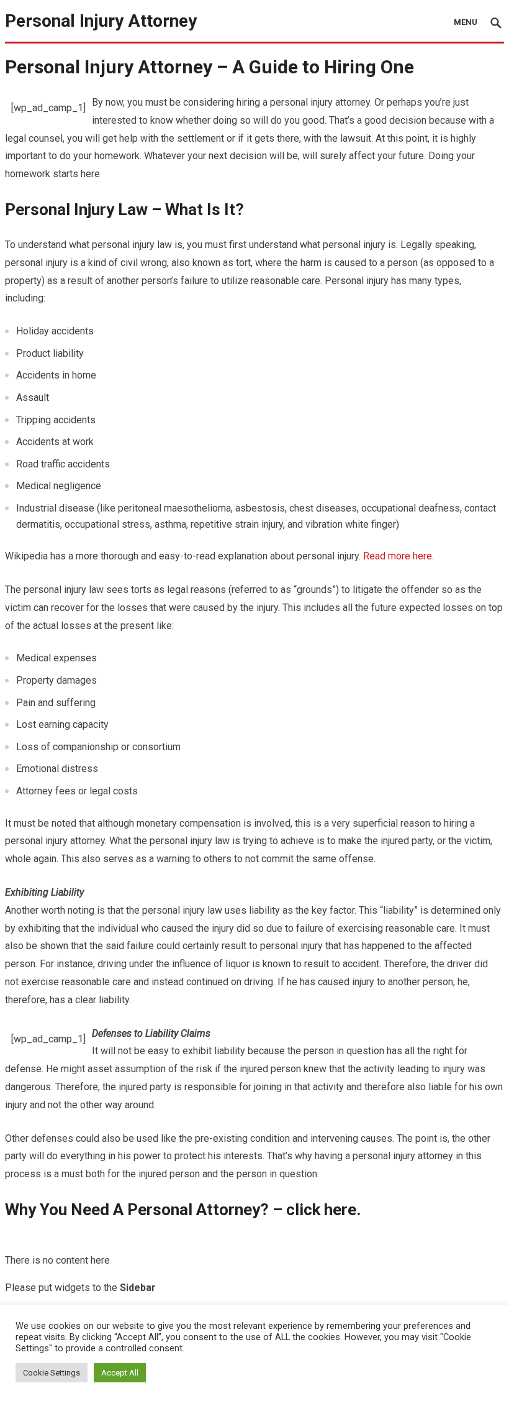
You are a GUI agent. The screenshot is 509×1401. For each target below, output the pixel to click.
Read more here (397, 556)
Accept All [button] (119, 1372)
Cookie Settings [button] (51, 1372)
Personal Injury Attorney (101, 21)
